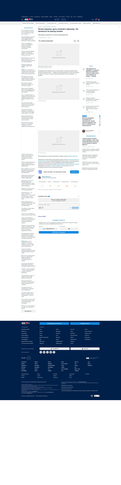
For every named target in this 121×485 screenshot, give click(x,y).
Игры (75, 16)
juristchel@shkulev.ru (50, 392)
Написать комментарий (47, 40)
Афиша (50, 16)
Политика (72, 333)
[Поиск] (92, 19)
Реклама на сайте (25, 329)
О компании (24, 333)
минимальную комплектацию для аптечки (68, 164)
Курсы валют (62, 16)
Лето (57, 335)
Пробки (68, 16)
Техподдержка (24, 339)
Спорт (86, 329)
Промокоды (80, 16)
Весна (41, 333)
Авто (41, 329)
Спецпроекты (88, 339)
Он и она (72, 329)
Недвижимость (25, 16)
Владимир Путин (65, 181)
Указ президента (74, 181)
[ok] (47, 352)
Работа (72, 337)
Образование (59, 343)
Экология (87, 335)
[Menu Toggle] (22, 19)
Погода (31, 16)
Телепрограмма (44, 16)
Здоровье (42, 343)
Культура (58, 333)
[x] (54, 352)
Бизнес (41, 331)
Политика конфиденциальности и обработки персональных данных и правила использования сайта (79, 390)
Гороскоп (55, 16)
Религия (72, 341)
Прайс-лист (24, 331)
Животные (42, 341)
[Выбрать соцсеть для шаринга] (78, 41)
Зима (57, 329)
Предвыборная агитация (26, 341)
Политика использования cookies (67, 387)
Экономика (87, 337)
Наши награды (24, 335)
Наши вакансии (24, 337)
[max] (50, 352)
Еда (40, 339)
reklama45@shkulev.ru (82, 381)
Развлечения (73, 339)
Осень (71, 331)
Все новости (28, 28)
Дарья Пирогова (46, 176)
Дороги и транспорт (44, 337)
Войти (42, 208)
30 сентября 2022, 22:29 (42, 37)
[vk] (44, 352)
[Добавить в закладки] (75, 41)
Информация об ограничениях (66, 385)
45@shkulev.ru (35, 391)
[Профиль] (98, 19)
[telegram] (41, 352)
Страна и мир (88, 333)
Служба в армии (56, 181)
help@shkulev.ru (29, 393)
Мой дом (58, 337)
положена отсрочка (72, 156)
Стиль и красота (88, 331)
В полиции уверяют (55, 165)
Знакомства (37, 16)
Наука (57, 339)
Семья (71, 343)
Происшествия (73, 335)
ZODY (72, 16)
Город (41, 335)
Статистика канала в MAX (27, 343)
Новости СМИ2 (42, 216)
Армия (49, 181)
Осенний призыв (42, 181)
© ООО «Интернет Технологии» (41, 395)
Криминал (58, 331)
